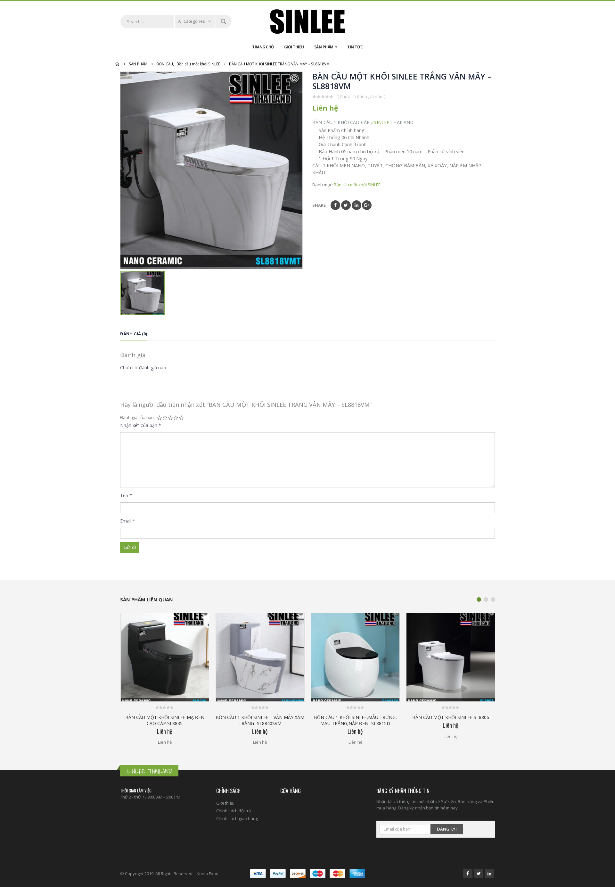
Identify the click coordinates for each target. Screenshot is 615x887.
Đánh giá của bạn (137, 417)
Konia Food (207, 873)
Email (127, 521)
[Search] (223, 21)
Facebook (335, 205)
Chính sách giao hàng (237, 818)
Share (319, 205)
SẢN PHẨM (323, 47)
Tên (126, 495)
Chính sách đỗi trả (233, 811)
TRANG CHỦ (263, 47)
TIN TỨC (355, 47)
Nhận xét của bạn (140, 425)
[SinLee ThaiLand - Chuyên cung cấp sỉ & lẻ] (307, 21)
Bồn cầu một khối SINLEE (357, 185)
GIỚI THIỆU (294, 47)
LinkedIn (356, 205)
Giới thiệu (225, 803)
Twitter (346, 205)
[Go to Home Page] (117, 64)
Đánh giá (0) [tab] (133, 334)
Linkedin (489, 873)
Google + (367, 205)
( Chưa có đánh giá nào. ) (361, 96)
